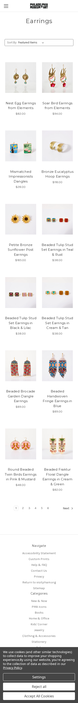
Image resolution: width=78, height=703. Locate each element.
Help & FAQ (39, 565)
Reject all (39, 686)
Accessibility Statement (39, 553)
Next (66, 508)
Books (39, 612)
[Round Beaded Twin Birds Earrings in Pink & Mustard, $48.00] (20, 444)
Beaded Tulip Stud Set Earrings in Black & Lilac (20, 323)
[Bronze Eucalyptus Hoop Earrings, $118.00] (57, 146)
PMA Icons (39, 607)
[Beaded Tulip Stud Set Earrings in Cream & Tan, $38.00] (57, 292)
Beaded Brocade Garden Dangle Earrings (20, 396)
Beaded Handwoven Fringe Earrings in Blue (57, 398)
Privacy (39, 576)
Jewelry (39, 630)
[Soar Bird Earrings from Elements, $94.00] (57, 77)
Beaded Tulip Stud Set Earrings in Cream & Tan (57, 323)
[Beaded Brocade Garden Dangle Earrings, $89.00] (20, 366)
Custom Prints (39, 559)
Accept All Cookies (39, 696)
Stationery (39, 642)
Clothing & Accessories (39, 636)
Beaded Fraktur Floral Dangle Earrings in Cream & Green (57, 476)
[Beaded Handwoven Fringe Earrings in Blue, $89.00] (57, 366)
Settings (39, 677)
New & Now (39, 601)
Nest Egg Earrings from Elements (21, 105)
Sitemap (39, 588)
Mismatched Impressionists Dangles (21, 176)
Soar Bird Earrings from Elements (57, 105)
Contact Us (39, 571)
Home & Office (39, 618)
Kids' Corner (39, 624)
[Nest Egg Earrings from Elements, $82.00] (20, 77)
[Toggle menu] (6, 6)
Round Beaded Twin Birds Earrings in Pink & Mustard (20, 474)
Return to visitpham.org (39, 582)
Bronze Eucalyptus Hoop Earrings (57, 174)
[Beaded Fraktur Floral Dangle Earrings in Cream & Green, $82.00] (57, 444)
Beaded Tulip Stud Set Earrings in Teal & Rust (57, 250)
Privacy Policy (12, 668)
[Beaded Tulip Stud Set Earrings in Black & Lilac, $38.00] (20, 292)
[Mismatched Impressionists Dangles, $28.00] (20, 146)
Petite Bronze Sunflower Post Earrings (21, 250)
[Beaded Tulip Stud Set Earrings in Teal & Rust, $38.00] (57, 219)
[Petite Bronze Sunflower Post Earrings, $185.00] (20, 219)
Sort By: (12, 42)
